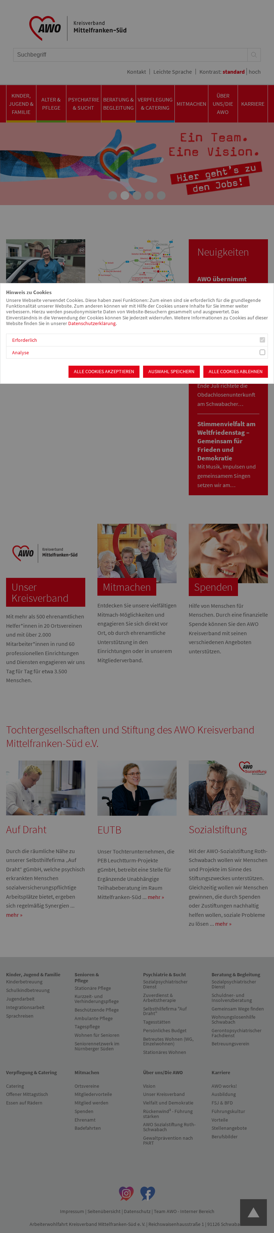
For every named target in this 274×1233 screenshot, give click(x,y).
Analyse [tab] (20, 353)
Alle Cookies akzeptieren (104, 372)
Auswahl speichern (171, 372)
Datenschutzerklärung (92, 323)
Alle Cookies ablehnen (236, 372)
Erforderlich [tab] (24, 340)
